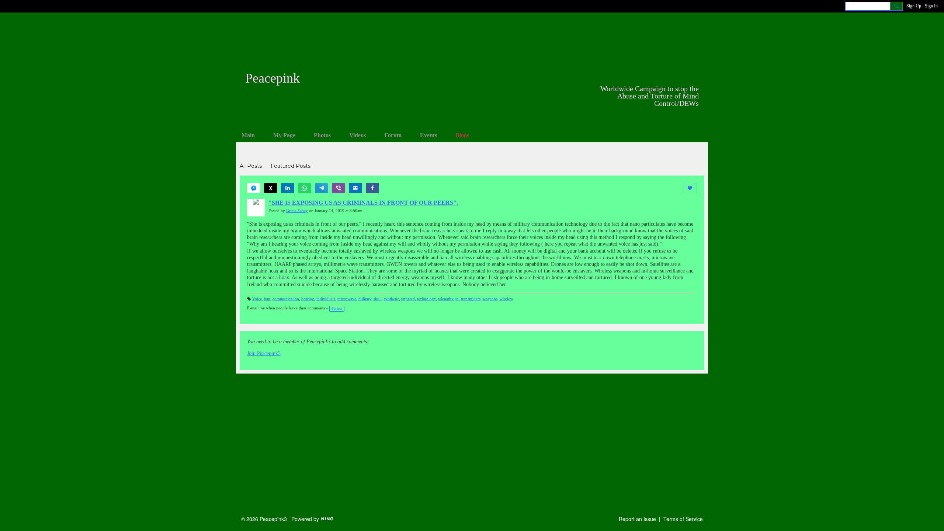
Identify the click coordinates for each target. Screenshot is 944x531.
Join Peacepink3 (264, 353)
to (457, 299)
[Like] (690, 188)
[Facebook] (372, 188)
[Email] (355, 188)
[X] (270, 188)
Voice (257, 299)
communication (286, 299)
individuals (325, 299)
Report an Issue (637, 519)
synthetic (391, 299)
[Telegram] (321, 188)
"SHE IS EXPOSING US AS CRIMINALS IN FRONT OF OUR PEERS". (363, 202)
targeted (408, 299)
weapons (490, 299)
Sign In (931, 5)
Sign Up (913, 5)
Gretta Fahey (297, 211)
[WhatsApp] (304, 188)
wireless (506, 299)
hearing (307, 299)
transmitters (470, 299)
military (364, 299)
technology (426, 299)
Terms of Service (683, 519)
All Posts (251, 166)
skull (378, 299)
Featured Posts (290, 166)
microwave (346, 299)
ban (267, 299)
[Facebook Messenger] (253, 188)
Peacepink (272, 78)
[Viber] (338, 188)
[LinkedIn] (287, 188)
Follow (337, 308)
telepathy (445, 299)
